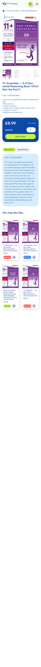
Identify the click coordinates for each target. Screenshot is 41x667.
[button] (35, 18)
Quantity (9, 130)
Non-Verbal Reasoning (29, 11)
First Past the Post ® (13, 11)
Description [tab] (9, 149)
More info (7, 257)
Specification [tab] (23, 149)
